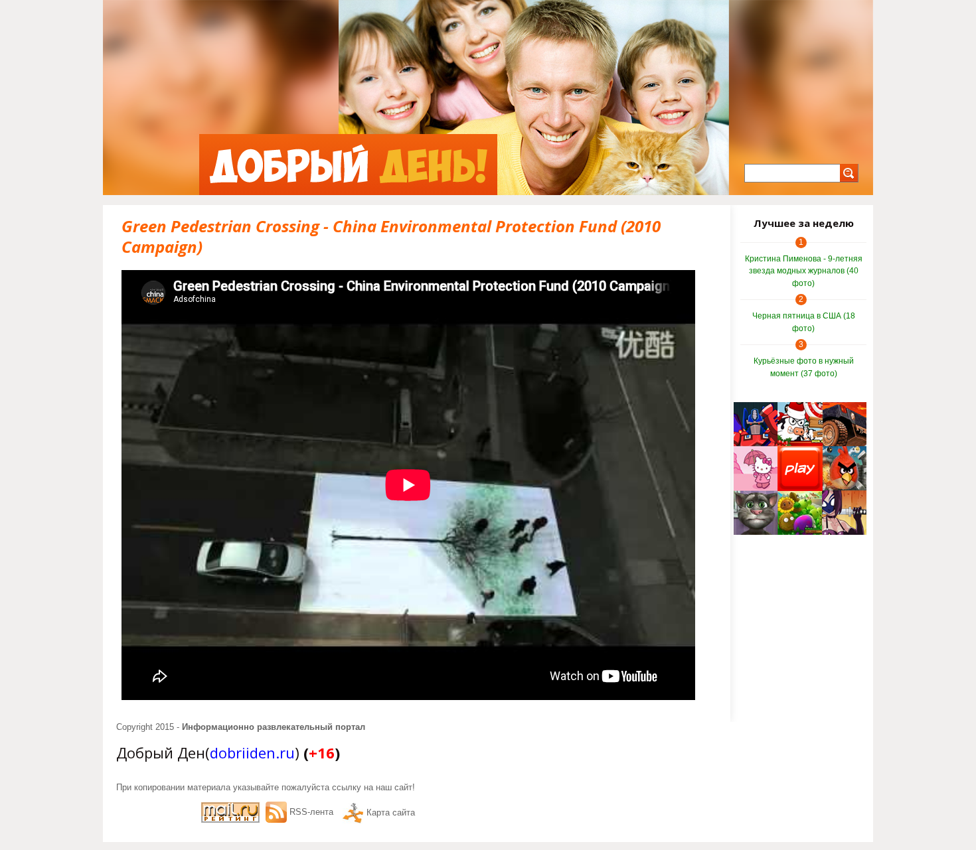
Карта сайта (390, 812)
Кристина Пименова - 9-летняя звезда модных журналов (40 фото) (803, 271)
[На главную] (348, 164)
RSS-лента (311, 812)
